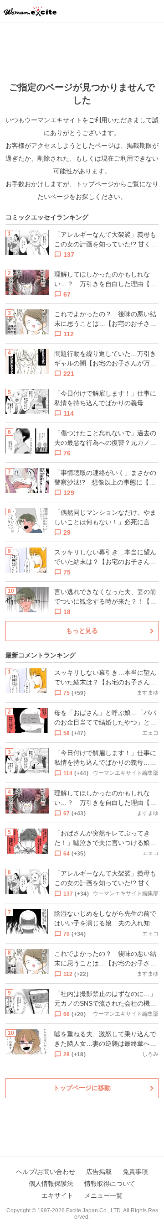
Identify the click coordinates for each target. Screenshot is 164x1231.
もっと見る (82, 630)
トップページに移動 (82, 1087)
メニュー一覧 (103, 1195)
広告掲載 (99, 1171)
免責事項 (135, 1171)
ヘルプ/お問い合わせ (45, 1171)
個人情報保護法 (51, 1183)
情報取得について (109, 1183)
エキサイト (57, 1195)
